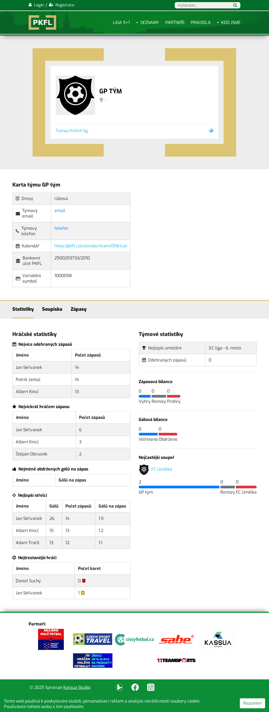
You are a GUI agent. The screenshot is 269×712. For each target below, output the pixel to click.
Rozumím (252, 703)
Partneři (174, 22)
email (59, 210)
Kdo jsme (230, 22)
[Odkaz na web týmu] (210, 130)
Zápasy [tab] (78, 309)
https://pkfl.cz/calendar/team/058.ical (90, 246)
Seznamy (149, 22)
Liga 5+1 (121, 22)
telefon (61, 228)
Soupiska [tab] (52, 309)
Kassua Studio (76, 687)
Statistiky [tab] (23, 309)
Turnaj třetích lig (72, 130)
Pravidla (201, 22)
